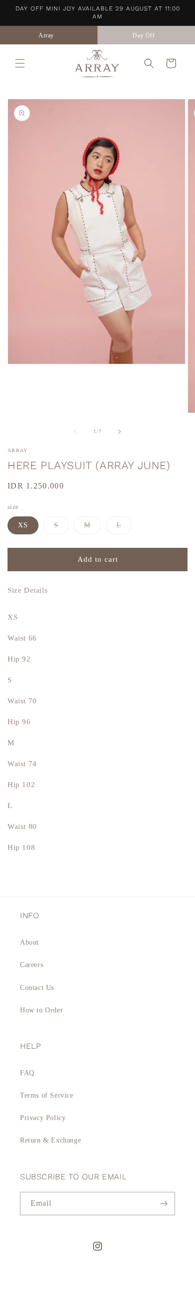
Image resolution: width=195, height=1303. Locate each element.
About (29, 942)
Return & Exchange (50, 1140)
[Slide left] (75, 432)
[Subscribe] (163, 1203)
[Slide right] (119, 432)
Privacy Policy (43, 1118)
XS (23, 525)
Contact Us (37, 987)
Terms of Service (47, 1095)
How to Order (41, 1010)
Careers (31, 965)
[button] (20, 63)
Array (109, 1295)
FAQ (27, 1073)
